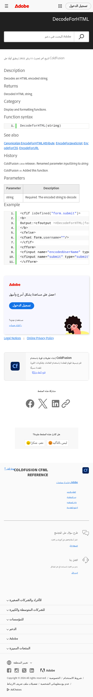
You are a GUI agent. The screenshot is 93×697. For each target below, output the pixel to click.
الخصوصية (54, 677)
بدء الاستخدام (71, 497)
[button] (60, 6)
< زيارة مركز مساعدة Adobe (67, 483)
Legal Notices (12, 338)
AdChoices (16, 689)
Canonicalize (12, 144)
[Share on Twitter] (43, 408)
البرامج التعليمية (72, 508)
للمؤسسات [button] (17, 619)
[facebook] (9, 670)
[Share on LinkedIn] (55, 408)
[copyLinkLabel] (66, 408)
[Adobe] (22, 6)
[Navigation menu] (6, 6)
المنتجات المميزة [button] (20, 648)
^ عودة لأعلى (9, 469)
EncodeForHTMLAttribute (38, 144)
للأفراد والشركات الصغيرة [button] (26, 600)
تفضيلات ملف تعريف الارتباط (22, 683)
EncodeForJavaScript (69, 144)
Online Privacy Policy (40, 338)
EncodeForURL (29, 148)
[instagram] (16, 670)
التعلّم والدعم (71, 492)
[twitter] (24, 670)
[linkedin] (32, 670)
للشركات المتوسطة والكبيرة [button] (27, 610)
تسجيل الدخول (78, 6)
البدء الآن (75, 573)
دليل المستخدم (72, 502)
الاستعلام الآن (73, 546)
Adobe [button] (14, 639)
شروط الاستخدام (72, 677)
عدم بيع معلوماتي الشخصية (54, 683)
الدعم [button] (13, 629)
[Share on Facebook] (30, 408)
